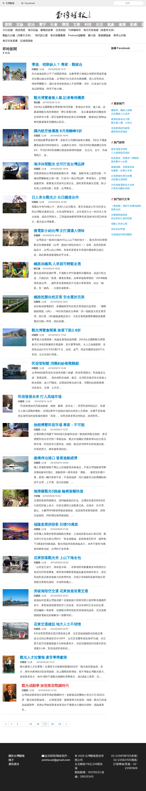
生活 (99, 24)
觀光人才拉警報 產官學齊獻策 (43, 657)
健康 (122, 24)
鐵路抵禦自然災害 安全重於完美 (59, 297)
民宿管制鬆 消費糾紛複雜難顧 (55, 363)
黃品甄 (37, 102)
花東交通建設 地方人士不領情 (57, 624)
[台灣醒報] (73, 14)
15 (30, 723)
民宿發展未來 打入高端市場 (40, 396)
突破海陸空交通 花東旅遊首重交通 (61, 591)
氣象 (110, 24)
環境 (65, 24)
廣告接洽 (14, 764)
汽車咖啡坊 (74, 29)
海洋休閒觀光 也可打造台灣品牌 (59, 164)
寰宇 (42, 24)
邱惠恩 (35, 69)
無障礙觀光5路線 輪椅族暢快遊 (58, 491)
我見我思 (20, 29)
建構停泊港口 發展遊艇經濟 (55, 458)
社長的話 (61, 29)
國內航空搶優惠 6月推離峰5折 (58, 131)
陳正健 (37, 268)
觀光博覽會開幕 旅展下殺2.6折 (56, 330)
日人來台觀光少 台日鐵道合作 (55, 197)
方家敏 (37, 496)
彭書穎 (37, 235)
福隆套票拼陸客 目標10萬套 (56, 524)
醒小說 (92, 35)
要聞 (8, 24)
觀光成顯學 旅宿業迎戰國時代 (45, 685)
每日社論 (33, 29)
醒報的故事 (47, 29)
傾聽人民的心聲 (119, 223)
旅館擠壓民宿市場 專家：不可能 (59, 425)
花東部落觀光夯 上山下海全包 (57, 558)
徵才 (11, 760)
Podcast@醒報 (76, 35)
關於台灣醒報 (17, 755)
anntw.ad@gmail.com (56, 760)
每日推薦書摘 (57, 35)
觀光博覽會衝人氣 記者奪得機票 (59, 97)
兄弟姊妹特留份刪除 (121, 234)
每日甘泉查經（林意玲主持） (100, 29)
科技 (88, 24)
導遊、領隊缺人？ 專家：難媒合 (57, 64)
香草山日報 (119, 35)
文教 (76, 24)
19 (59, 723)
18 (52, 723)
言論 (19, 24)
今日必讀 (8, 29)
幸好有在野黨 (118, 229)
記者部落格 (26, 40)
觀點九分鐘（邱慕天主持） (18, 35)
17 (45, 723)
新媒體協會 (104, 35)
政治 (31, 24)
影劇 (133, 24)
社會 (54, 24)
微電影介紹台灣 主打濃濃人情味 (59, 230)
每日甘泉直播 (10, 40)
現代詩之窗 (41, 35)
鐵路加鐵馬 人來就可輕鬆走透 (57, 264)
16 (37, 723)
